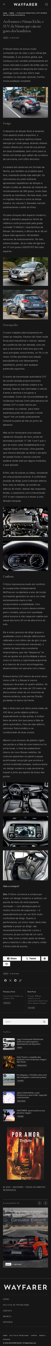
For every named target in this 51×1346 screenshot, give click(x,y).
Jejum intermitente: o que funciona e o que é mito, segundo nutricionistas (32, 1095)
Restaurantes (21, 1065)
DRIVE (12, 13)
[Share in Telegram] (15, 980)
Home (5, 13)
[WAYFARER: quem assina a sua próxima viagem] (9, 1115)
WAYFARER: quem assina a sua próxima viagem (31, 1111)
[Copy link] (20, 980)
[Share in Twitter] (10, 980)
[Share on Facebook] (5, 980)
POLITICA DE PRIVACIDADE (16, 1305)
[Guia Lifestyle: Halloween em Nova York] (14, 1000)
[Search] (45, 1021)
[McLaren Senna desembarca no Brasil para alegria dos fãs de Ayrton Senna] (25, 1238)
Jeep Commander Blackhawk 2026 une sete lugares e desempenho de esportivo (30, 1041)
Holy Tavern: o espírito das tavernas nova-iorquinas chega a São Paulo (32, 1059)
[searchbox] (22, 1022)
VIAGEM (20, 1081)
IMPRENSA (8, 1322)
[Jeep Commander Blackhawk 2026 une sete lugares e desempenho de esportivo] (9, 1044)
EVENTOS (7, 1003)
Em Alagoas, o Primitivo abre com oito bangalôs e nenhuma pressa (32, 1076)
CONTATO (7, 1310)
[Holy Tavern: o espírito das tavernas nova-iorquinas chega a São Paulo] (9, 1062)
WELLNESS (21, 1101)
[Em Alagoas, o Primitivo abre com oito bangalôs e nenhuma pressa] (9, 1080)
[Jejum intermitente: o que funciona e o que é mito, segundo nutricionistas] (9, 1097)
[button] (4, 4)
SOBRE (6, 1299)
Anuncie (7, 1316)
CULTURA (31, 1008)
